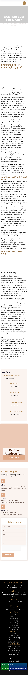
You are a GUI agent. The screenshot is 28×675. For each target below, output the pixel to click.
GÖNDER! (8, 555)
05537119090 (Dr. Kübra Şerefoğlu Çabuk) (12, 502)
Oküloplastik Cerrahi (14, 642)
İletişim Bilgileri (14, 457)
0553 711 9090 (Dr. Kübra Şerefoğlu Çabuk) (14, 603)
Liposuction (14, 629)
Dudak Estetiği (14, 618)
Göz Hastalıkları (14, 654)
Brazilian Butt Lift (14, 627)
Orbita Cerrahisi (14, 640)
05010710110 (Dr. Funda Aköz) (9, 500)
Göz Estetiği (14, 383)
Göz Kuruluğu (14, 659)
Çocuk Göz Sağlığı (14, 661)
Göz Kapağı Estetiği (14, 633)
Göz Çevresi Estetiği (14, 637)
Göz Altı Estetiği (14, 635)
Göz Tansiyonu (14, 657)
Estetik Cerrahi (14, 393)
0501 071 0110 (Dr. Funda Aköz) (14, 601)
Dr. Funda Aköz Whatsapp (8, 512)
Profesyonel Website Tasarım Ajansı (18, 670)
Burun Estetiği (14, 616)
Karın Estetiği (14, 625)
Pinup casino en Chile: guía (12, 375)
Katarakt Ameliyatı (14, 648)
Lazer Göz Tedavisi (14, 646)
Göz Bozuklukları (14, 652)
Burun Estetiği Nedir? (16, 412)
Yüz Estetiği (14, 614)
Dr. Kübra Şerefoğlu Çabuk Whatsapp (11, 514)
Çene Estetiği (14, 620)
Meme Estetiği (14, 623)
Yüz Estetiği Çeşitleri (16, 402)
